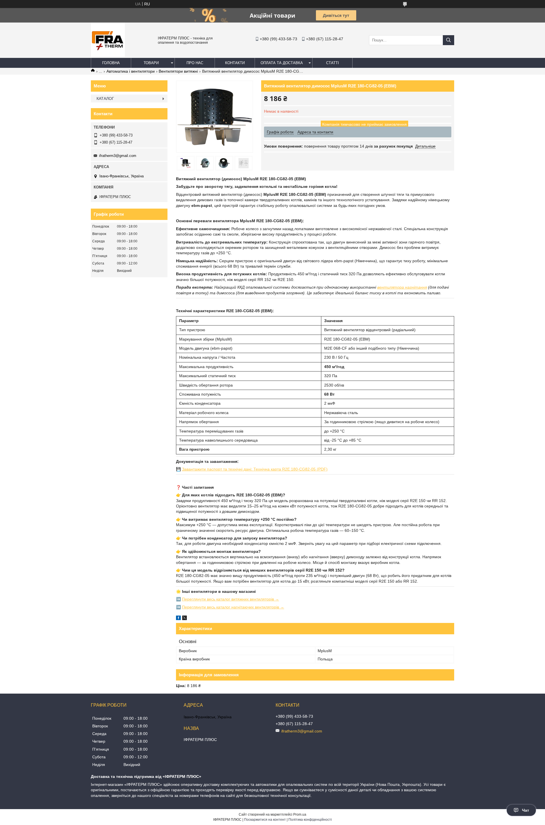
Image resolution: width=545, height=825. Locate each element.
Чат (525, 810)
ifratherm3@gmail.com (117, 156)
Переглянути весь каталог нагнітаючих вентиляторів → (233, 607)
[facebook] (178, 618)
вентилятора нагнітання (402, 287)
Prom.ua (299, 814)
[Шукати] (448, 40)
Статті (332, 63)
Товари (151, 63)
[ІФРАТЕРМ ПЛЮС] (108, 55)
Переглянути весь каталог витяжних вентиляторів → (230, 599)
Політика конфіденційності (310, 820)
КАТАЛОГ (105, 98)
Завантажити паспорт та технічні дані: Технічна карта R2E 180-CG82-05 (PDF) (255, 469)
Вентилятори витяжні (178, 71)
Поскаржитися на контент (265, 820)
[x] (184, 618)
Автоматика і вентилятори (130, 71)
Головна (111, 63)
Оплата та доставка (282, 63)
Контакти (235, 63)
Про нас (194, 63)
